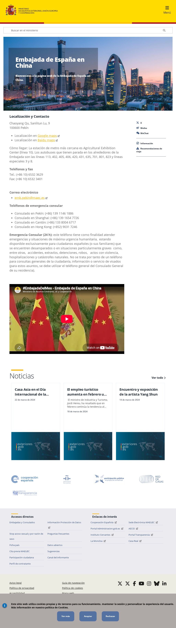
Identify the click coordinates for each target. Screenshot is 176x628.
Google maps (47, 136)
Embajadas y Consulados (22, 522)
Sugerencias (53, 551)
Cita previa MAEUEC (19, 551)
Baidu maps (46, 140)
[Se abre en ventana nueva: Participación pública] (109, 479)
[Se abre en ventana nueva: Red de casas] (151, 479)
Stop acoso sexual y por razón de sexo (26, 536)
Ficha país (14, 545)
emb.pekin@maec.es (30, 198)
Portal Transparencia (139, 534)
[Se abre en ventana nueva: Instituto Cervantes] (66, 479)
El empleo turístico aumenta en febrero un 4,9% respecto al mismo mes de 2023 (86, 392)
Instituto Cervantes (101, 534)
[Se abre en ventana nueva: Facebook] (134, 583)
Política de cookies (72, 588)
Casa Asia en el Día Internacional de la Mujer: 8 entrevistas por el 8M (34, 392)
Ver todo (157, 377)
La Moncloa (97, 540)
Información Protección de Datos (64, 522)
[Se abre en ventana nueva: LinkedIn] (164, 583)
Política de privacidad (21, 588)
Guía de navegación (73, 582)
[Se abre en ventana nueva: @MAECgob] (120, 583)
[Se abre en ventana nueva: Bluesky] (157, 583)
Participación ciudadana (21, 557)
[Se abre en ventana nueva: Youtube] (141, 583)
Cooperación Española (102, 522)
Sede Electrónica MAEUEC (142, 522)
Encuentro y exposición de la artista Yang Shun (138, 392)
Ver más (66, 616)
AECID (132, 528)
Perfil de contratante (20, 563)
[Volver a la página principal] (33, 10)
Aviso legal (15, 582)
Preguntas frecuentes (58, 533)
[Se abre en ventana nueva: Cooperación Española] (24, 479)
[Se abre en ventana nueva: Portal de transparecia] (24, 493)
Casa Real (134, 540)
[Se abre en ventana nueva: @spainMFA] (127, 583)
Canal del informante (58, 557)
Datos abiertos (54, 545)
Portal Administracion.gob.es (105, 528)
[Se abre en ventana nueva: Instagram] (149, 583)
